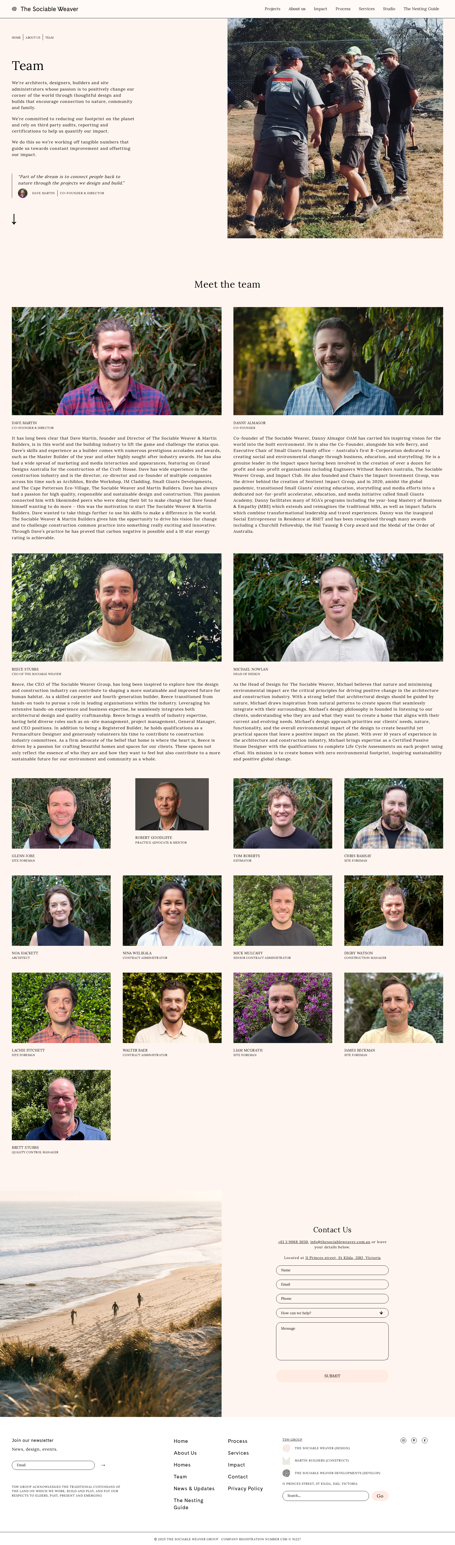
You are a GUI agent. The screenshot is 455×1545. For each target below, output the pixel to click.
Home (16, 37)
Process (343, 8)
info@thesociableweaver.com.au (340, 1242)
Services (367, 8)
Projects (272, 8)
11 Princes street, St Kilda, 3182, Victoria (343, 1258)
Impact (320, 8)
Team (49, 37)
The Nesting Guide (421, 8)
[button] (296, 9)
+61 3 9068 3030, (293, 1242)
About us (33, 37)
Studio (389, 8)
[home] (45, 9)
